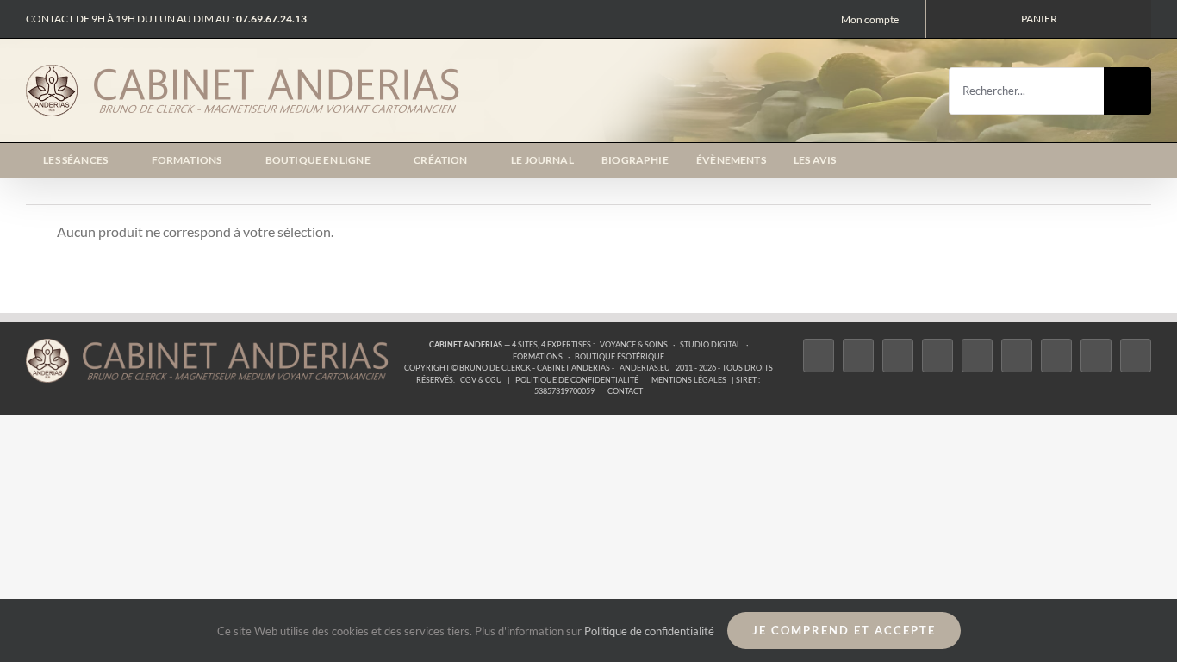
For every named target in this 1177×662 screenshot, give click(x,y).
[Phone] (1135, 355)
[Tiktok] (937, 355)
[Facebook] (818, 355)
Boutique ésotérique (619, 356)
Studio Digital (710, 344)
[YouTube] (1016, 355)
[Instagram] (897, 355)
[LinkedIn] (1056, 355)
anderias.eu (645, 367)
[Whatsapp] (1096, 355)
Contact (625, 391)
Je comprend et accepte (844, 630)
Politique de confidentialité (576, 379)
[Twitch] (977, 355)
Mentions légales (688, 379)
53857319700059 (564, 391)
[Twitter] (858, 355)
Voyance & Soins (634, 344)
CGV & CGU (481, 379)
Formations (538, 356)
